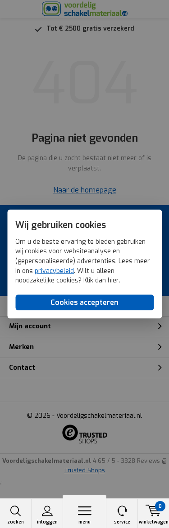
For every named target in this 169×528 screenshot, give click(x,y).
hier (113, 280)
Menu (84, 522)
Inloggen (47, 522)
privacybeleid (54, 271)
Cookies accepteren (84, 302)
